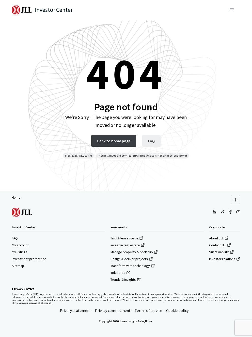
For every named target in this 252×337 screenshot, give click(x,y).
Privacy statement (75, 310)
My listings (19, 252)
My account (20, 245)
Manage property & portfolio (131, 252)
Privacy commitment (113, 310)
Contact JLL (217, 245)
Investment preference (29, 259)
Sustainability (219, 252)
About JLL (216, 238)
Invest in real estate (125, 245)
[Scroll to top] (235, 199)
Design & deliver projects (129, 259)
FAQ (15, 238)
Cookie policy (177, 310)
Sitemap (18, 266)
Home (16, 197)
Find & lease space (124, 238)
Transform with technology (130, 266)
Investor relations (222, 259)
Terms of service (148, 310)
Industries (117, 272)
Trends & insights (123, 279)
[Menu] (231, 10)
